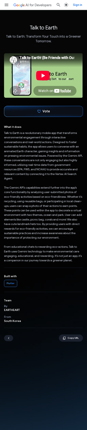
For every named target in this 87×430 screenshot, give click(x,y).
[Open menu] (6, 5)
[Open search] (58, 4)
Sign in (77, 5)
